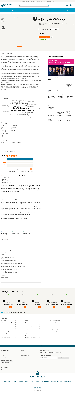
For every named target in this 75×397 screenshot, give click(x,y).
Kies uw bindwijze (42, 27)
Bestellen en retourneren (6, 360)
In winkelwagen (44, 37)
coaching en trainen (5, 324)
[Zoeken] (48, 5)
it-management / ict (5, 337)
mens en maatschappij (30, 326)
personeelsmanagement (30, 337)
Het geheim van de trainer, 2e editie (51, 118)
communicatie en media (6, 326)
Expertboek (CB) (14, 135)
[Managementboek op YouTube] (37, 387)
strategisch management (55, 328)
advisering (3, 320)
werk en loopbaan (53, 333)
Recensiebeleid (4, 367)
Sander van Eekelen (43, 17)
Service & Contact (67, 381)
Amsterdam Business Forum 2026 (59, 62)
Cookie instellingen (45, 381)
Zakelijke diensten (24, 353)
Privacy (32, 381)
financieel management (6, 331)
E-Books (5, 13)
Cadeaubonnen (24, 357)
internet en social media (6, 335)
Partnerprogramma (5, 369)
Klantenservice (5, 350)
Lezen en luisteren (5, 362)
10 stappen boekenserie (16, 142)
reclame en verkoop (54, 326)
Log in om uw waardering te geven (27, 171)
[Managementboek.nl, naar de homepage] (6, 6)
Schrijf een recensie (12, 169)
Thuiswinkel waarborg (7, 381)
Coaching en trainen (12, 13)
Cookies (37, 381)
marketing (27, 324)
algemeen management (6, 322)
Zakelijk (22, 350)
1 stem (18, 47)
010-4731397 (71, 10)
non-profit (27, 328)
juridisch (27, 320)
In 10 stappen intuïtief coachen (22, 13)
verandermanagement (54, 331)
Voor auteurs (4, 365)
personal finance (29, 335)
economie (3, 328)
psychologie (52, 324)
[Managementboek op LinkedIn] (35, 387)
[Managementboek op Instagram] (40, 387)
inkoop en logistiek (5, 333)
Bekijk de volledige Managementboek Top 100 (14, 312)
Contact (2, 355)
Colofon (26, 381)
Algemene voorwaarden (18, 381)
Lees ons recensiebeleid (11, 171)
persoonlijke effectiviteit (55, 320)
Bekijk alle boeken (4, 239)
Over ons (3, 353)
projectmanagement (54, 322)
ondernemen (28, 331)
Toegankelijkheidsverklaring (56, 381)
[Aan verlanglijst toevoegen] (51, 37)
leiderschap (27, 322)
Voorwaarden (4, 357)
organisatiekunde (29, 333)
